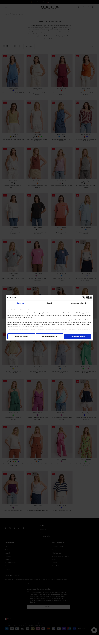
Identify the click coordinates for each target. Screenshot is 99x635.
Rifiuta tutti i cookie (21, 336)
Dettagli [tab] (49, 303)
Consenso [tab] (20, 303)
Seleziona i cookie (48, 336)
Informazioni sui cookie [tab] (78, 303)
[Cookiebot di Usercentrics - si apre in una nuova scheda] (83, 297)
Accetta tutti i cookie (78, 336)
